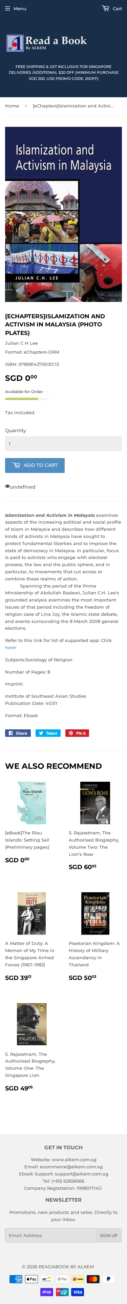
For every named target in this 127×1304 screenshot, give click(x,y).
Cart (116, 8)
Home (12, 105)
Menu (20, 8)
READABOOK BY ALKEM (66, 1266)
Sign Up (109, 1235)
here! (10, 647)
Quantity (15, 430)
